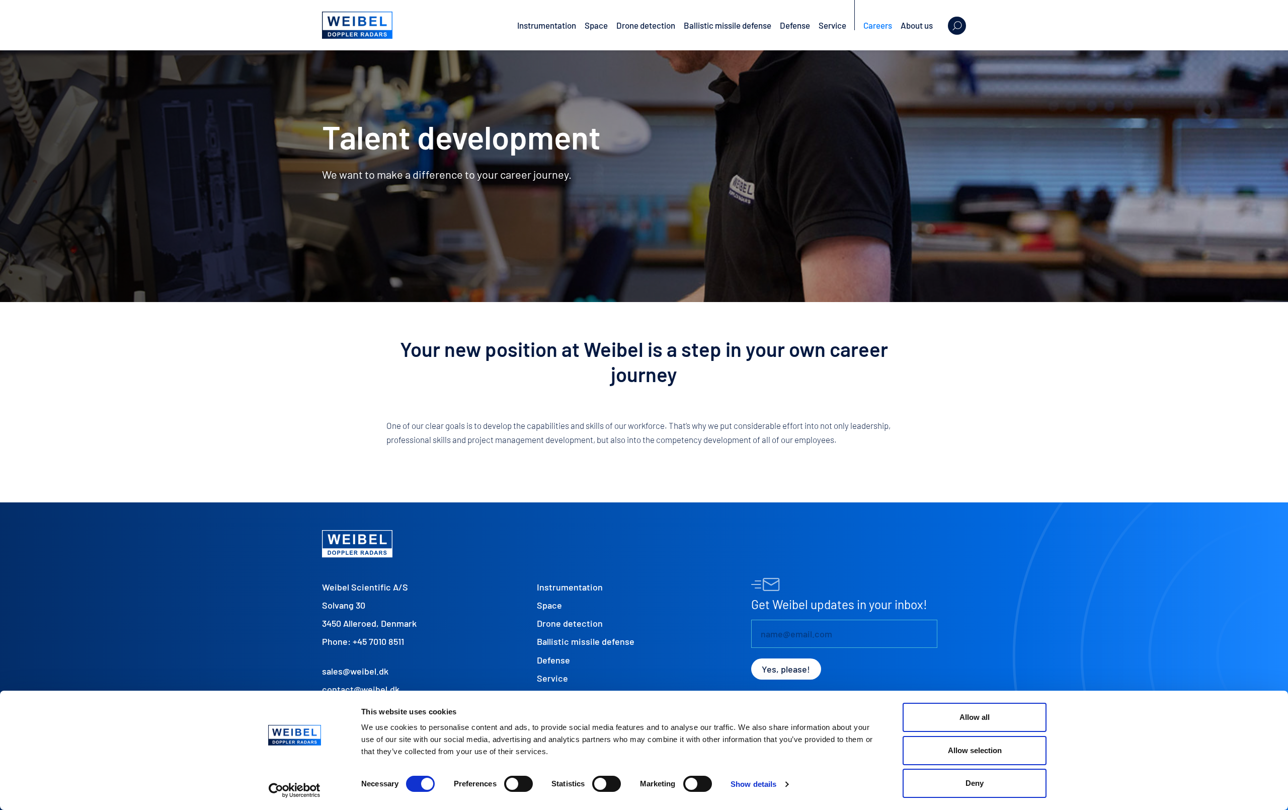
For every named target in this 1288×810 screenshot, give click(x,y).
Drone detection (645, 25)
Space (596, 25)
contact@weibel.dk (360, 689)
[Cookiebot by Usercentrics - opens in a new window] (295, 790)
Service (832, 25)
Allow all (974, 717)
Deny (974, 783)
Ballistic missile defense (727, 25)
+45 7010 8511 (378, 641)
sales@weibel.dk (355, 671)
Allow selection (975, 750)
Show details (753, 784)
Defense (795, 25)
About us (917, 25)
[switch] (518, 784)
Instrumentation (546, 25)
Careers (877, 25)
